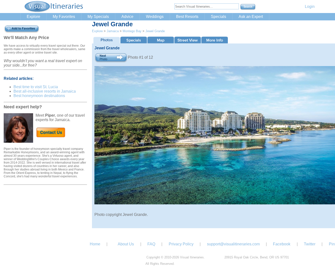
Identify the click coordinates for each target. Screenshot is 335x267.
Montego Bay (132, 31)
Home (95, 244)
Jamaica (113, 31)
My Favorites (64, 16)
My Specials (98, 16)
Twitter (309, 244)
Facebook (281, 244)
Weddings (155, 16)
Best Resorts (187, 16)
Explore (33, 16)
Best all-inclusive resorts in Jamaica (44, 91)
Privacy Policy (181, 244)
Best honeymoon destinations (39, 96)
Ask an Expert (251, 16)
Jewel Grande (155, 31)
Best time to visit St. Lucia (35, 87)
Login (310, 6)
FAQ (151, 244)
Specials (218, 16)
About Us (126, 244)
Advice (127, 16)
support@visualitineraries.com (233, 244)
